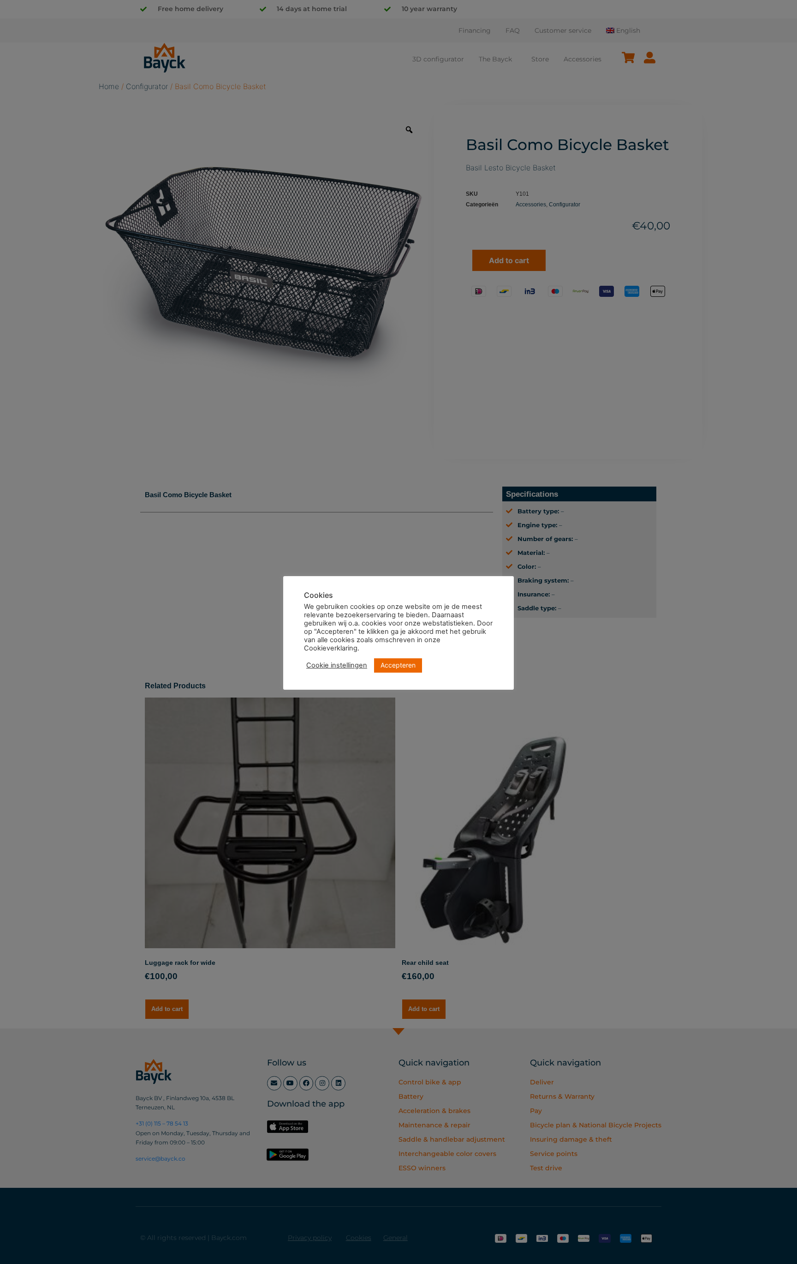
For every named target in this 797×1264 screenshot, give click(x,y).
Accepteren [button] (398, 665)
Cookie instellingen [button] (336, 665)
